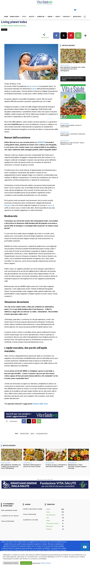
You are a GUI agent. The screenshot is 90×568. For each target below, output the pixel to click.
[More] (85, 35)
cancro (49, 205)
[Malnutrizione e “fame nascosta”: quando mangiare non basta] (78, 455)
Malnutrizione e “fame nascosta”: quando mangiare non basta (72, 143)
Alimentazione (64, 123)
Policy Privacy (46, 563)
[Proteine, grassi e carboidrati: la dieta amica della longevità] (56, 455)
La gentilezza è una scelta (30, 520)
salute (34, 89)
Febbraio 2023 (24, 433)
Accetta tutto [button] (26, 563)
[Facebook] (56, 35)
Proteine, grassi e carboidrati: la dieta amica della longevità (56, 465)
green (32, 433)
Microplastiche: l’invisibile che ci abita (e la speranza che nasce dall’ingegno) (72, 68)
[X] (63, 35)
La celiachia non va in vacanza (10, 515)
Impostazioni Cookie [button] (11, 563)
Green (4, 29)
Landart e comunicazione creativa (32, 509)
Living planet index (41, 433)
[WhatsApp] (78, 35)
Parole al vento (64, 65)
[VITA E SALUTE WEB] (45, 2)
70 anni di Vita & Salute (7, 521)
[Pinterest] (71, 35)
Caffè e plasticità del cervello (9, 510)
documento (33, 86)
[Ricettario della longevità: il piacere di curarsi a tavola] (33, 455)
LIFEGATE (41, 142)
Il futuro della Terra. (40, 404)
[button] (84, 16)
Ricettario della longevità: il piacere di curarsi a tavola (32, 465)
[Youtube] (75, 10)
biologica (7, 205)
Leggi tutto (36, 563)
